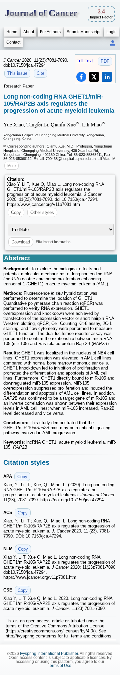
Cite (40, 73)
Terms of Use (59, 666)
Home (11, 32)
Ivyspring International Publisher (49, 654)
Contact (13, 42)
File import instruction (53, 241)
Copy (16, 212)
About (28, 32)
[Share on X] (94, 77)
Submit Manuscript (83, 32)
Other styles (42, 212)
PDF (105, 61)
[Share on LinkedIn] (107, 77)
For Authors (50, 32)
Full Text (84, 60)
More (11, 166)
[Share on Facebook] (81, 77)
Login (111, 32)
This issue (17, 73)
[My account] (113, 43)
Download (20, 241)
